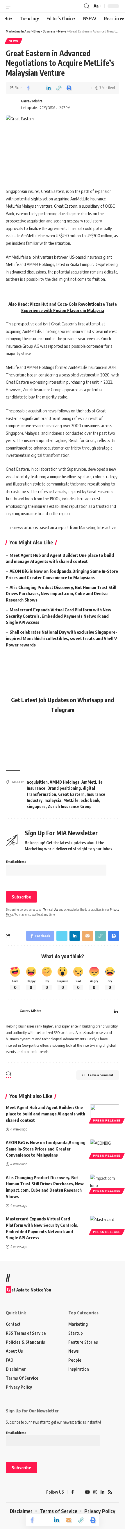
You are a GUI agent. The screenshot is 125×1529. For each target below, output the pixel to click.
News (13, 41)
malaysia (52, 800)
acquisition (37, 782)
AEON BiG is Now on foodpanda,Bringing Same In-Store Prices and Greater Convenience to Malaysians (45, 1149)
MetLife (70, 800)
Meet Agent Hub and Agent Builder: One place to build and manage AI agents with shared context (45, 1114)
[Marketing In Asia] (16, 1492)
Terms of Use (50, 909)
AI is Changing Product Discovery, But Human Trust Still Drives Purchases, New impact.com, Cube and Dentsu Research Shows (61, 594)
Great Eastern (71, 794)
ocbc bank (90, 800)
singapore (36, 806)
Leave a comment (100, 1075)
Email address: (16, 861)
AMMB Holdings (64, 782)
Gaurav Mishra (31, 101)
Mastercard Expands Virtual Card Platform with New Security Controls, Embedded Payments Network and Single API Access (58, 616)
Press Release (107, 1120)
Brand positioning (64, 788)
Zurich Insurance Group (70, 806)
